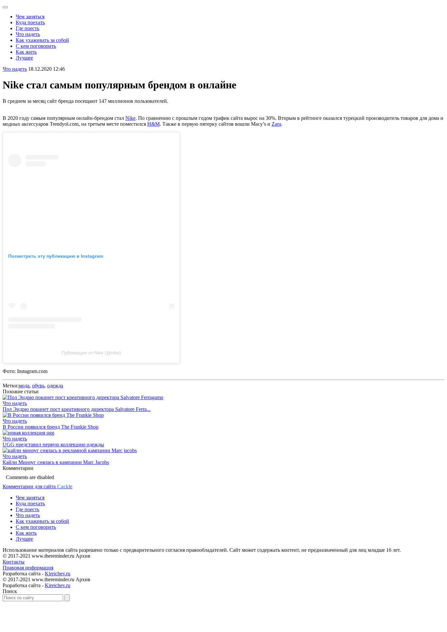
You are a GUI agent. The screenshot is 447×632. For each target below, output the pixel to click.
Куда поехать (30, 22)
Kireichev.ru (57, 573)
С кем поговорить (36, 46)
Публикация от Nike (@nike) (91, 352)
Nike (130, 118)
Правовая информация (28, 567)
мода (24, 385)
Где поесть (27, 28)
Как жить (26, 52)
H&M (153, 124)
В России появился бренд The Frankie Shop (50, 427)
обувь (38, 385)
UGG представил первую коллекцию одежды (53, 444)
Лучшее (24, 58)
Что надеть (28, 34)
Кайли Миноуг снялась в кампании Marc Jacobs (56, 462)
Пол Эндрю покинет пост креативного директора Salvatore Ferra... (77, 409)
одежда (55, 385)
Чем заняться (30, 16)
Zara (276, 124)
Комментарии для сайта (37, 486)
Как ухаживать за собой (42, 40)
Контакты (14, 562)
